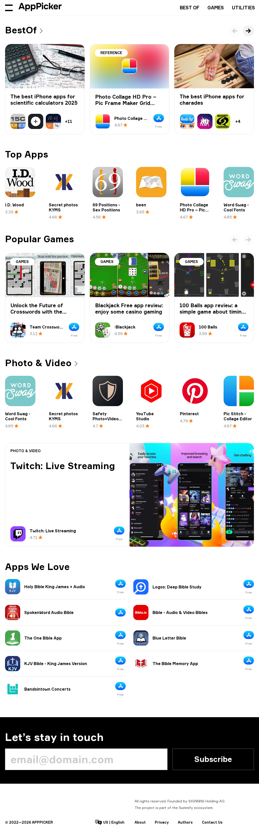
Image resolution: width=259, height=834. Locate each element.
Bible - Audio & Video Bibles (180, 612)
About (140, 822)
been (141, 204)
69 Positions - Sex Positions (106, 207)
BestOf (21, 30)
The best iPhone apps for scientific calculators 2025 (44, 99)
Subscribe (213, 759)
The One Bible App (43, 638)
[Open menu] (8, 7)
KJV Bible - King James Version (55, 663)
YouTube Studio (145, 416)
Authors (185, 822)
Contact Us (212, 822)
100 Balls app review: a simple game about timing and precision (212, 311)
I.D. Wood (14, 204)
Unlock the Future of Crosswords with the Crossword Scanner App (41, 311)
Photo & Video (38, 362)
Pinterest (189, 413)
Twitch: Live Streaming (62, 465)
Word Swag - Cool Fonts (236, 207)
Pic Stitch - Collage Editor (238, 416)
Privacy (162, 822)
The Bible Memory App (175, 663)
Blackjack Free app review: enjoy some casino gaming (129, 308)
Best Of (189, 7)
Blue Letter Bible (169, 638)
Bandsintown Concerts (47, 689)
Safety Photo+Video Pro (106, 418)
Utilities (243, 7)
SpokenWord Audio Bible (49, 612)
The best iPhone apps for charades (212, 99)
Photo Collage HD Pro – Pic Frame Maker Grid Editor (125, 103)
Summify (186, 807)
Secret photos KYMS (63, 207)
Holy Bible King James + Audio (54, 586)
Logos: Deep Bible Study (177, 586)
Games (215, 7)
